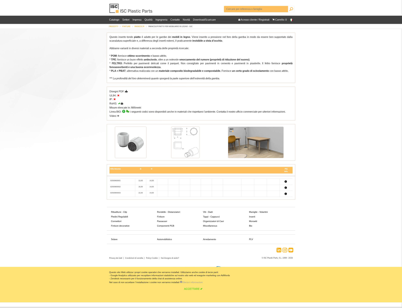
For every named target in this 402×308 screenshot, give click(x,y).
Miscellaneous (210, 225)
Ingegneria (161, 19)
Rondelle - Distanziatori (168, 212)
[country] (290, 20)
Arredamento (209, 239)
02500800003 (115, 193)
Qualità (148, 19)
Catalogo (114, 19)
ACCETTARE (192, 289)
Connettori (116, 221)
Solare (114, 239)
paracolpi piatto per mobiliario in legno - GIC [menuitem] (170, 26)
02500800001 (115, 180)
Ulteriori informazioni (192, 282)
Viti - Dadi (208, 212)
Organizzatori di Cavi (213, 221)
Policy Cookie (152, 258)
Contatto (175, 19)
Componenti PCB (165, 225)
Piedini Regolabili (119, 216)
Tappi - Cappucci (211, 216)
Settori (126, 19)
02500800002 (115, 187)
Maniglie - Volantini (258, 212)
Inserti (252, 216)
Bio (250, 225)
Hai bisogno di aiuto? (170, 258)
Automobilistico (164, 239)
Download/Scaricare (204, 19)
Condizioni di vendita (134, 258)
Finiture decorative (120, 225)
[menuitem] (113, 26)
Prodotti (113, 26)
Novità (186, 19)
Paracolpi (139, 26)
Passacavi (162, 221)
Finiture (126, 26)
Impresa (137, 19)
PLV (251, 239)
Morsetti (253, 221)
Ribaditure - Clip (119, 212)
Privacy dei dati (115, 258)
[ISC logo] (131, 9)
